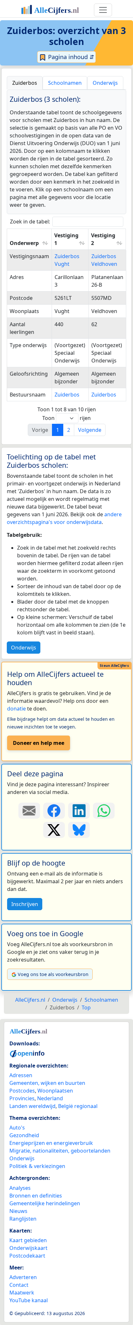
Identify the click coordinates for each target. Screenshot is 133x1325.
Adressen (20, 1075)
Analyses (20, 1187)
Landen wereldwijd (32, 1106)
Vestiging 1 (66, 239)
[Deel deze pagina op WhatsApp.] (104, 811)
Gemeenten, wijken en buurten (47, 1082)
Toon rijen (66, 418)
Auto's (17, 1127)
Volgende (89, 429)
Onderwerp (24, 243)
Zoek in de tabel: (30, 221)
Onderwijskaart (28, 1247)
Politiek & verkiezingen (37, 1166)
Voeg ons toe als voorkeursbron (53, 974)
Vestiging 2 (103, 239)
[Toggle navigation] (103, 10)
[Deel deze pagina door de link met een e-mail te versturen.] (29, 811)
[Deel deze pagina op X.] (54, 830)
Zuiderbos (67, 394)
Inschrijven (24, 904)
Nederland (50, 1098)
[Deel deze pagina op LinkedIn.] (79, 811)
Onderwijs (23, 647)
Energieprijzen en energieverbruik (51, 1142)
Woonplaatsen (55, 1090)
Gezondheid (24, 1135)
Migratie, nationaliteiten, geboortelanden (59, 1150)
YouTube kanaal (28, 1300)
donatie (16, 708)
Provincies (22, 1098)
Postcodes (22, 1090)
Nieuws (18, 1211)
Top (86, 1007)
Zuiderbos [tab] (24, 82)
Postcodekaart (27, 1255)
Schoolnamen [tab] (65, 82)
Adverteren (23, 1277)
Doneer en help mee (38, 742)
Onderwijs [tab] (105, 82)
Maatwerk (21, 1292)
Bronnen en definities (35, 1195)
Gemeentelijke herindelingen (44, 1203)
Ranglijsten (22, 1218)
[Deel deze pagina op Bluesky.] (79, 830)
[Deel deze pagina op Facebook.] (54, 811)
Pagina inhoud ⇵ (70, 57)
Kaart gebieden (28, 1240)
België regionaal (77, 1106)
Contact (18, 1284)
